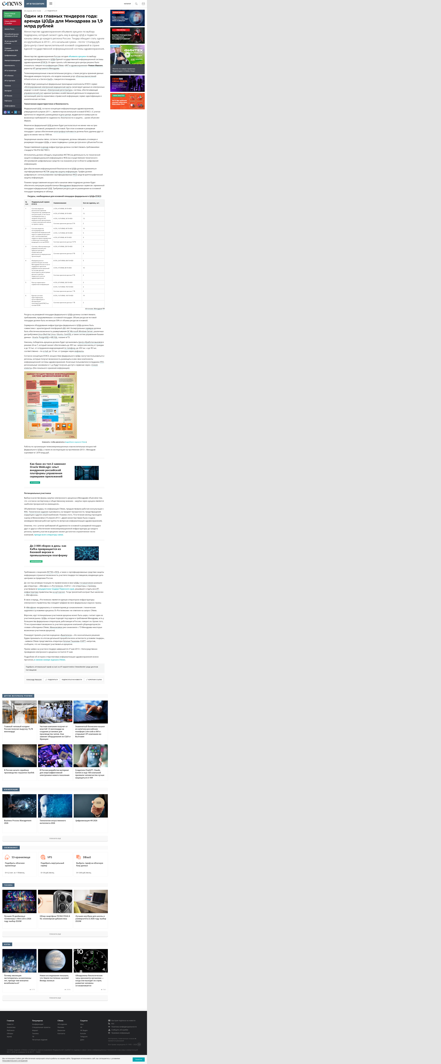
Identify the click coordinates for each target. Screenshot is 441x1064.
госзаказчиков (86, 583)
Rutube (83, 1033)
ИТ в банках (9, 76)
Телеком (8, 86)
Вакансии (61, 1030)
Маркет (35, 1030)
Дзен (82, 1040)
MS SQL (54, 337)
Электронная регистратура (60, 90)
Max (81, 1024)
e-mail (45, 351)
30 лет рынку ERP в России (11, 42)
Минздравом (65, 185)
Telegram (84, 1036)
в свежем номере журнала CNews (49, 659)
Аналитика (11, 1027)
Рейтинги (8, 101)
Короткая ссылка (95, 680)
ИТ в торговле (10, 81)
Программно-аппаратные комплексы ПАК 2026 (127, 70)
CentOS (67, 334)
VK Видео (84, 1030)
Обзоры (10, 1033)
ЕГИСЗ (44, 62)
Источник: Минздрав (93, 309)
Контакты (61, 1033)
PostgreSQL (44, 337)
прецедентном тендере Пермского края (55, 589)
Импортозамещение (12, 60)
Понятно (138, 1059)
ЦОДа (52, 59)
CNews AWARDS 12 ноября (10, 22)
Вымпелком (66, 635)
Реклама (61, 1027)
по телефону (69, 348)
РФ (103, 309)
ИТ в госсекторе (35, 3)
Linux (40, 334)
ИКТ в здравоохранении (76, 65)
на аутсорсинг (58, 592)
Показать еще (55, 838)
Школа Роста (9, 29)
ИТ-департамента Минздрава (46, 68)
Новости (10, 1024)
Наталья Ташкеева (71, 641)
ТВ (33, 1036)
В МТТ (83, 641)
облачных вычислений (86, 76)
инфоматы (79, 351)
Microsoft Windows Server (81, 331)
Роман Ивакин (95, 65)
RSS (112, 1024)
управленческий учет (33, 93)
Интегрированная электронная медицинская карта (48, 87)
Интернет (8, 91)
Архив (9, 1036)
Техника (35, 1033)
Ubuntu (60, 334)
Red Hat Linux (50, 334)
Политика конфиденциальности (124, 1027)
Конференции (37, 1024)
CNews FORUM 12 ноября (10, 15)
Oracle (35, 337)
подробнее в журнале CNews (75, 442)
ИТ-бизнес (8, 96)
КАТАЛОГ (127, 4)
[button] (136, 3)
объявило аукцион (77, 56)
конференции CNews (54, 65)
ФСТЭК (46, 171)
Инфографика (10, 106)
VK (81, 1027)
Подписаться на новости (72, 680)
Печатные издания (39, 1040)
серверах (89, 328)
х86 (63, 328)
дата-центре (65, 114)
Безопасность (10, 65)
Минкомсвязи (56, 627)
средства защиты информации (63, 171)
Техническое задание (38, 512)
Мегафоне (31, 607)
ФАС (26, 512)
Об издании (62, 1024)
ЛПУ (102, 362)
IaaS (49, 79)
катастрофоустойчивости (65, 131)
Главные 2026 (11, 49)
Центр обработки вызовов (90, 342)
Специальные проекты (41, 1027)
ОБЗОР (113, 46)
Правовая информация (120, 1033)
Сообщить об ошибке (119, 1030)
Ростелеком (57, 586)
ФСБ (75, 174)
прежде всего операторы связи (48, 534)
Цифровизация (10, 55)
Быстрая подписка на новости (123, 1020)
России (57, 56)
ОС (68, 331)
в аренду (44, 147)
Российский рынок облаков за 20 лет (12, 35)
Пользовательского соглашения (14, 1061)
